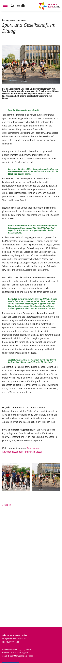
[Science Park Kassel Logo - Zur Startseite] (49, 5)
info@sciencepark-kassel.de (14, 639)
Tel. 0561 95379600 (10, 642)
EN (18, 5)
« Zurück (6, 505)
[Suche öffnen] (12, 5)
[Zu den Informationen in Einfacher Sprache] (23, 5)
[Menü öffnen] (5, 5)
